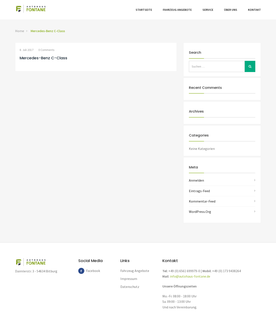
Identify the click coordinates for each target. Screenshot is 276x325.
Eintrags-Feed (199, 191)
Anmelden (196, 180)
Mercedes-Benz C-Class (48, 31)
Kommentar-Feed (202, 201)
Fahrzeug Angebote (177, 10)
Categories (199, 135)
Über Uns (230, 10)
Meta (193, 167)
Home (19, 31)
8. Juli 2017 (26, 50)
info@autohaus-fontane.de (190, 276)
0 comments (46, 50)
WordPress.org (200, 211)
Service (207, 10)
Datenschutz (129, 286)
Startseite (144, 10)
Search (195, 52)
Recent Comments (205, 87)
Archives (196, 111)
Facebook (89, 270)
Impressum (128, 278)
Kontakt (254, 10)
